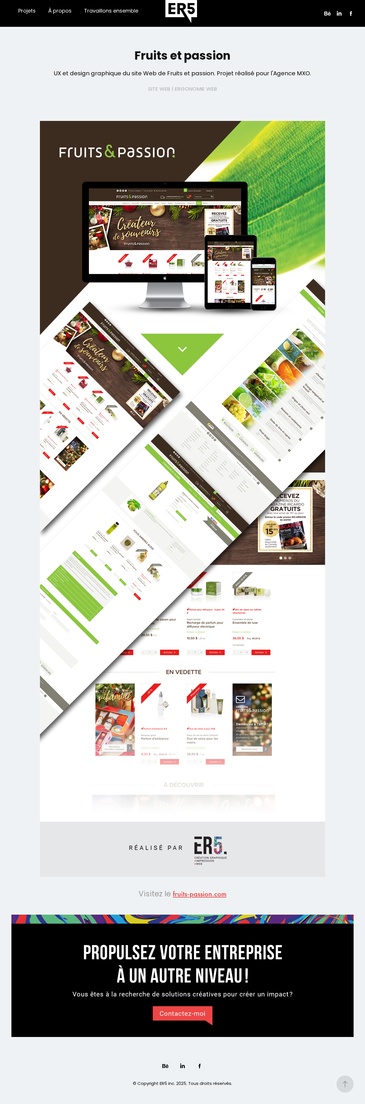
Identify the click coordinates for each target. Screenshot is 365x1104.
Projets (27, 11)
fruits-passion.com (199, 894)
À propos (60, 11)
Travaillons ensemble (111, 11)
